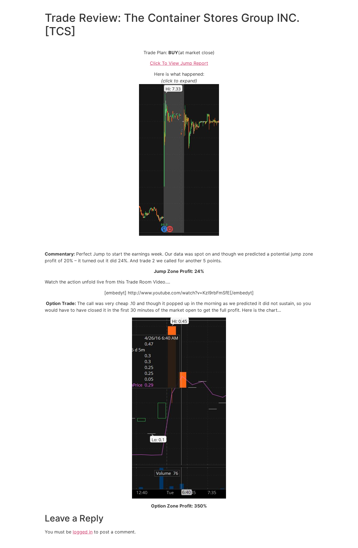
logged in (83, 532)
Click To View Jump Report (179, 63)
